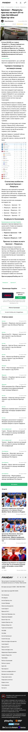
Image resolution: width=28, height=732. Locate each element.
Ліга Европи (5, 597)
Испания (4, 365)
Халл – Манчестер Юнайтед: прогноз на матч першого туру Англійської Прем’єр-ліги (13, 358)
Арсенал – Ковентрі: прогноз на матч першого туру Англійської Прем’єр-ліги (13, 399)
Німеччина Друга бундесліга (9, 641)
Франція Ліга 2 (5, 647)
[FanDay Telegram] (20, 578)
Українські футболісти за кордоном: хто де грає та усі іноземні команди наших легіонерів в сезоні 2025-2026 (14, 565)
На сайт (20, 297)
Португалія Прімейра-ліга (8, 614)
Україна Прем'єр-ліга (7, 622)
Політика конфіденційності (9, 671)
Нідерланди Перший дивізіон (9, 652)
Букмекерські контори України (11, 222)
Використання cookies (7, 674)
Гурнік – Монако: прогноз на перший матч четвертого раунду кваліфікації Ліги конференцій (13, 432)
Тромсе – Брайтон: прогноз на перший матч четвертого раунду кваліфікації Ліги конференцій (14, 444)
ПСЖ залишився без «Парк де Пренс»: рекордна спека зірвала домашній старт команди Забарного (14, 388)
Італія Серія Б (5, 644)
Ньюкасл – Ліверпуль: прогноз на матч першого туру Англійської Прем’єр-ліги (14, 324)
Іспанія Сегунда (6, 638)
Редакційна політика (7, 679)
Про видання (5, 668)
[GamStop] (14, 724)
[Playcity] (8, 721)
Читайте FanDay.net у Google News (14, 312)
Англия (3, 24)
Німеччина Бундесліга (7, 606)
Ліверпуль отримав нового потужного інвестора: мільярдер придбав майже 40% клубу (14, 410)
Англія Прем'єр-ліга (7, 600)
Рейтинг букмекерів (14, 307)
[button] (16, 2)
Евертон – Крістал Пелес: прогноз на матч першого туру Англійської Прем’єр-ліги (13, 347)
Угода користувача (7, 677)
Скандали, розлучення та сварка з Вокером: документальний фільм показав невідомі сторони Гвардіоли (13, 421)
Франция (4, 375)
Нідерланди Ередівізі (7, 617)
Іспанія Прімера (6, 603)
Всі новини (14, 484)
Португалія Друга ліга (7, 649)
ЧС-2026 (4, 633)
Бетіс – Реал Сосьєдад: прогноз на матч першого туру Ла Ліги (12, 368)
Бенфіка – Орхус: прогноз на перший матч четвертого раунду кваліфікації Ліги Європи (13, 466)
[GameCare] (22, 727)
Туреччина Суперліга (7, 627)
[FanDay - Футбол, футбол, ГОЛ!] (6, 2)
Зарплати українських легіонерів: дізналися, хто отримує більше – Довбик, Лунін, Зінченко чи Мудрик (13, 510)
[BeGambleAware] (10, 728)
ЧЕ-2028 (4, 630)
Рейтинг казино (6, 663)
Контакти (4, 688)
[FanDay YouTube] (25, 578)
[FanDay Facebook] (18, 578)
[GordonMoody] (19, 721)
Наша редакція (5, 685)
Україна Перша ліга (7, 655)
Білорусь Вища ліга (6, 625)
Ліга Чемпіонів (5, 595)
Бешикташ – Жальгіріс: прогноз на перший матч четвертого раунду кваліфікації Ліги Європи (12, 455)
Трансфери (4, 658)
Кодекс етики (5, 682)
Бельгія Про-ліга (6, 619)
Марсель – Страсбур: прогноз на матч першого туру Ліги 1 (14, 378)
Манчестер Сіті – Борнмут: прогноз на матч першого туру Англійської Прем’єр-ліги (14, 336)
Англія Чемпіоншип (7, 636)
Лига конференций (6, 429)
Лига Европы (5, 451)
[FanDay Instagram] (23, 578)
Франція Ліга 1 (5, 611)
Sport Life (4, 666)
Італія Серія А (5, 608)
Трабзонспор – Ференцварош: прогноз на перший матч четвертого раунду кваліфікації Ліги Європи (13, 477)
